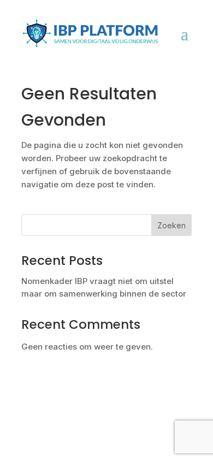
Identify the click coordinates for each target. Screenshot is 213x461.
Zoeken (171, 225)
